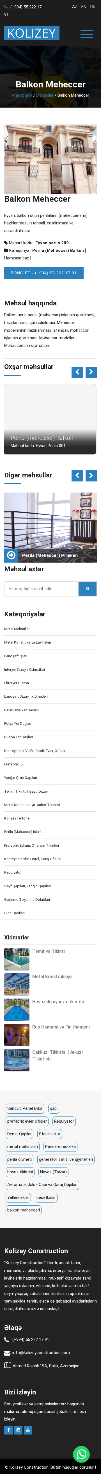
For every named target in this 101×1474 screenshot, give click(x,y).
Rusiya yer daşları (18, 737)
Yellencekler (18, 1197)
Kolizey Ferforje (16, 818)
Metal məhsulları (17, 629)
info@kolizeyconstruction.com (41, 1352)
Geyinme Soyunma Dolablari (27, 899)
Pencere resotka (60, 1146)
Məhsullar (45, 95)
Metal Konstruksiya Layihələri (27, 642)
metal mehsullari (22, 1146)
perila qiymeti (19, 1159)
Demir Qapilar (19, 1133)
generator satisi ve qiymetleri (66, 1159)
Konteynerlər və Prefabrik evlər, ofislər (34, 751)
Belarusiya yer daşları (21, 710)
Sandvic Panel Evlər (25, 1108)
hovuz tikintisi (20, 1171)
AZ (74, 6)
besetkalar (46, 1197)
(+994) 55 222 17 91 (30, 1339)
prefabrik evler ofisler (27, 1121)
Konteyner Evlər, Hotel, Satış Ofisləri (32, 859)
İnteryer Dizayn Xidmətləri (24, 669)
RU (92, 6)
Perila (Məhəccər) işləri (22, 832)
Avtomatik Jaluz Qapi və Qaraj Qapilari (42, 1184)
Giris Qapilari (14, 913)
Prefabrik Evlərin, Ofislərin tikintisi (31, 845)
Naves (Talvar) (53, 1171)
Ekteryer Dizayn (16, 683)
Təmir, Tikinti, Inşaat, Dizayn (26, 791)
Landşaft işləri (15, 656)
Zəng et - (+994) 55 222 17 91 (44, 273)
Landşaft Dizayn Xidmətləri (26, 696)
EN (83, 6)
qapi (54, 1108)
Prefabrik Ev (13, 764)
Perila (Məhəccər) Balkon (58, 250)
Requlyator (13, 872)
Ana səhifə (22, 95)
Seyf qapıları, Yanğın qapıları (27, 886)
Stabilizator (49, 1133)
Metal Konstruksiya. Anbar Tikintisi (32, 805)
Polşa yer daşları (17, 723)
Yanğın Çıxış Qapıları (20, 778)
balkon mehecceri (23, 1210)
